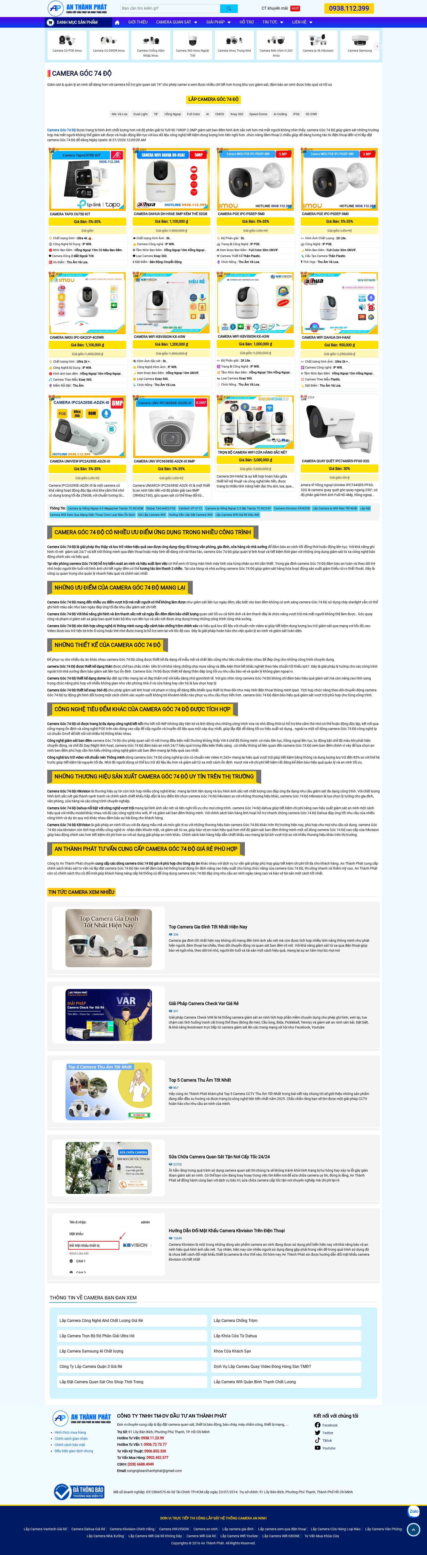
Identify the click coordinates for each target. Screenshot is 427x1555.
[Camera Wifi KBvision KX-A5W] (171, 303)
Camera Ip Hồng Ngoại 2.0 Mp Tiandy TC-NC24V (238, 508)
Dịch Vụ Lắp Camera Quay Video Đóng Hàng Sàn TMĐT (262, 1366)
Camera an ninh (205, 1529)
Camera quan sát (173, 22)
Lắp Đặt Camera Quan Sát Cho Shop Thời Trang (101, 1382)
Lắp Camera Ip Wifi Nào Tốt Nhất (335, 508)
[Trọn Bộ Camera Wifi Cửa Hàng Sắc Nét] (255, 422)
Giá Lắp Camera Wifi (152, 515)
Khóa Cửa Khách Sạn (232, 1351)
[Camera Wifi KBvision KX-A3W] (255, 302)
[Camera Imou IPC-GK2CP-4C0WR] (87, 303)
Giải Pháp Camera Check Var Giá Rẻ (204, 1003)
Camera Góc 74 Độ (82, 73)
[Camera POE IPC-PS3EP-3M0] (339, 179)
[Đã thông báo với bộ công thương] (78, 1492)
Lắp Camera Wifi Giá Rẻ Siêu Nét (237, 515)
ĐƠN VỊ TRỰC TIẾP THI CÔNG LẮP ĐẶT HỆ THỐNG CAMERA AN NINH (213, 1518)
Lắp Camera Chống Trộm (235, 1320)
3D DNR (311, 114)
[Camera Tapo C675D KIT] (87, 179)
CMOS (219, 114)
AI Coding (280, 114)
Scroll (413, 1529)
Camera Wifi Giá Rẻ (201, 1536)
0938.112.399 (349, 8)
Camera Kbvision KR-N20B (292, 508)
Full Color (193, 114)
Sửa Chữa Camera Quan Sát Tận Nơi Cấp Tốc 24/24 (219, 1156)
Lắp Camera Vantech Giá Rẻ (45, 1529)
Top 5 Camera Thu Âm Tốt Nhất (200, 1080)
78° (156, 114)
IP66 (296, 114)
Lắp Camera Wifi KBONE (281, 1536)
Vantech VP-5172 (190, 508)
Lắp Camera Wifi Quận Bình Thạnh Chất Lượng (255, 1382)
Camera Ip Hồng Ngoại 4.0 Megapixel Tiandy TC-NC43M (105, 508)
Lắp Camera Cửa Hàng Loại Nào (336, 1529)
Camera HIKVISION (174, 1529)
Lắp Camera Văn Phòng (383, 1529)
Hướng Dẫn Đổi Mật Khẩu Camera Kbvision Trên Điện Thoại (227, 1230)
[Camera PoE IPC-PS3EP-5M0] (255, 179)
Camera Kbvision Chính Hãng (132, 1529)
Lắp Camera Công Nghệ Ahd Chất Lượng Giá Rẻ (101, 1320)
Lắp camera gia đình (238, 1529)
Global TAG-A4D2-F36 (160, 508)
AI (207, 114)
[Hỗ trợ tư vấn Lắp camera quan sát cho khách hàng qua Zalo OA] (413, 1512)
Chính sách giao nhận (71, 1439)
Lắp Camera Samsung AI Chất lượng (91, 1351)
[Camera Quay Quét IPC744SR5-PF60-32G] (339, 426)
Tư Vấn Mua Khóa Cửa (321, 1536)
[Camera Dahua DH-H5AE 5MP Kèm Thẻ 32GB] (171, 179)
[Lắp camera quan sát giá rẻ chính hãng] (117, 22)
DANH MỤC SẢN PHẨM (77, 22)
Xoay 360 (236, 114)
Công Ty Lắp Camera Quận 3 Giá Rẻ (91, 1366)
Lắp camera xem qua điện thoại (282, 1529)
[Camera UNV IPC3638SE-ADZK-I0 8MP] (171, 426)
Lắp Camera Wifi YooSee (239, 1536)
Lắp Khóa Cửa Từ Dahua (235, 1336)
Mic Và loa (119, 114)
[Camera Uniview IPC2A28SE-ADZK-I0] (87, 426)
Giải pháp (215, 22)
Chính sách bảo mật (70, 1445)
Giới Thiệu (138, 22)
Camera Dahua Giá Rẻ (88, 1529)
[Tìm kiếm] (229, 8)
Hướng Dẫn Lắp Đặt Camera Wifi (191, 515)
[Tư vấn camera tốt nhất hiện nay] (377, 46)
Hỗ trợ (247, 22)
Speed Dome (258, 114)
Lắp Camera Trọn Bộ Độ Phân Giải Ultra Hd (97, 1336)
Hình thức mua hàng (70, 1432)
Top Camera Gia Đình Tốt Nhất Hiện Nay (208, 926)
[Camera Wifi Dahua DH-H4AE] (339, 303)
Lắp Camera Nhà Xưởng (105, 1536)
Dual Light (140, 114)
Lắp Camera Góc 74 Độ (213, 99)
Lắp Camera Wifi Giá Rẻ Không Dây (155, 1536)
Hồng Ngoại (173, 114)
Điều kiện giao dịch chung (74, 1451)
